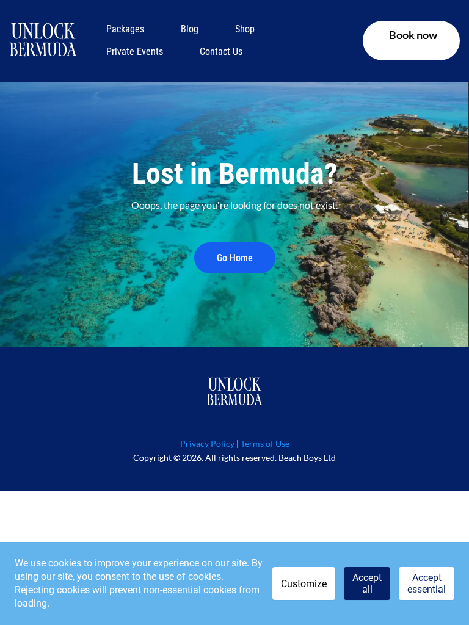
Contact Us (221, 51)
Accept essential (426, 583)
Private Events (134, 51)
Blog (189, 29)
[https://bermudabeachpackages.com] (43, 41)
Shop (245, 29)
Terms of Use (265, 443)
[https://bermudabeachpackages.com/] (234, 392)
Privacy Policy (207, 443)
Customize (304, 584)
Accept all (367, 583)
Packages (125, 29)
